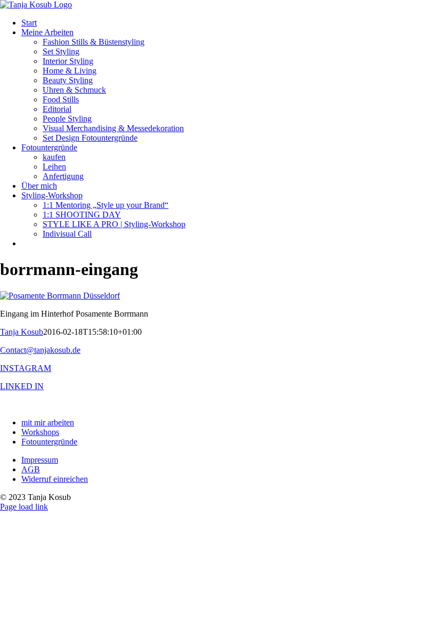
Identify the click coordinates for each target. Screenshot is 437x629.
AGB (30, 469)
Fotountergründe (49, 441)
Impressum (39, 459)
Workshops (40, 432)
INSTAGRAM (25, 368)
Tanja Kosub (21, 331)
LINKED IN (22, 386)
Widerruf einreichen (54, 478)
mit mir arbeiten (47, 422)
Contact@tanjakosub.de (40, 349)
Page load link (24, 506)
